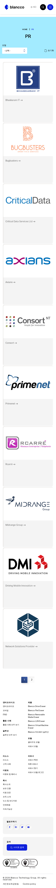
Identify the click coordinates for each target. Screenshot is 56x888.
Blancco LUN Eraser (36, 721)
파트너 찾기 (33, 768)
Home (25, 29)
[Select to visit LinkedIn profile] (16, 827)
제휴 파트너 (33, 764)
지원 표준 (7, 793)
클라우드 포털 (34, 742)
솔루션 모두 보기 (10, 735)
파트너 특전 (33, 760)
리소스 (5, 760)
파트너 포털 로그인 (36, 772)
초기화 (51, 50)
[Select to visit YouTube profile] (28, 827)
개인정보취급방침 (11, 884)
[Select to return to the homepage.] (14, 7)
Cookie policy (29, 884)
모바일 (5, 710)
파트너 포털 (33, 746)
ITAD (5, 715)
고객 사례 (7, 764)
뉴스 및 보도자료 (10, 801)
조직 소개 (7, 797)
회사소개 (6, 784)
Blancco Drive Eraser (37, 706)
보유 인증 (7, 788)
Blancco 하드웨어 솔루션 (38, 732)
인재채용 (6, 805)
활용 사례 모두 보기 (11, 725)
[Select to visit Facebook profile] (9, 827)
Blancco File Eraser (36, 710)
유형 (4, 45)
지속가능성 (7, 809)
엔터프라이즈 (8, 706)
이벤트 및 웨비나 (10, 774)
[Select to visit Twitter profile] (22, 827)
